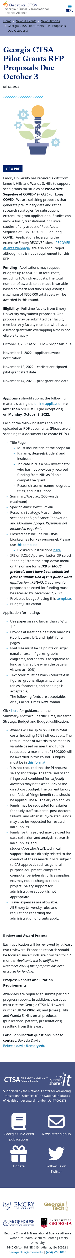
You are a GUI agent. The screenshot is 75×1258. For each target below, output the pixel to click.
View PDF (13, 168)
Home (7, 21)
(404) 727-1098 (56, 1252)
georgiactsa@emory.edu (26, 1252)
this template (27, 544)
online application (48, 403)
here (57, 550)
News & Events (26, 21)
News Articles (50, 21)
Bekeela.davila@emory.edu (24, 1045)
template (64, 598)
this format (36, 762)
